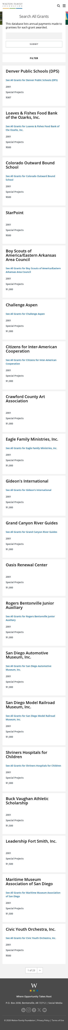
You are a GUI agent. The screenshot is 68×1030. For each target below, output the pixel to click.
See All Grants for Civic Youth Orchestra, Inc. (31, 938)
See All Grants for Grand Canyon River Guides (31, 531)
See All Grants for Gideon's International (28, 490)
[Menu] (64, 5)
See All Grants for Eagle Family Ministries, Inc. (31, 448)
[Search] (58, 5)
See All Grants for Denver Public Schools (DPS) (32, 80)
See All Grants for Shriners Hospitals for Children (33, 765)
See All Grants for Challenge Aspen (25, 313)
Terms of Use (58, 1020)
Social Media (55, 1002)
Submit (34, 44)
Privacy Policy (43, 1020)
